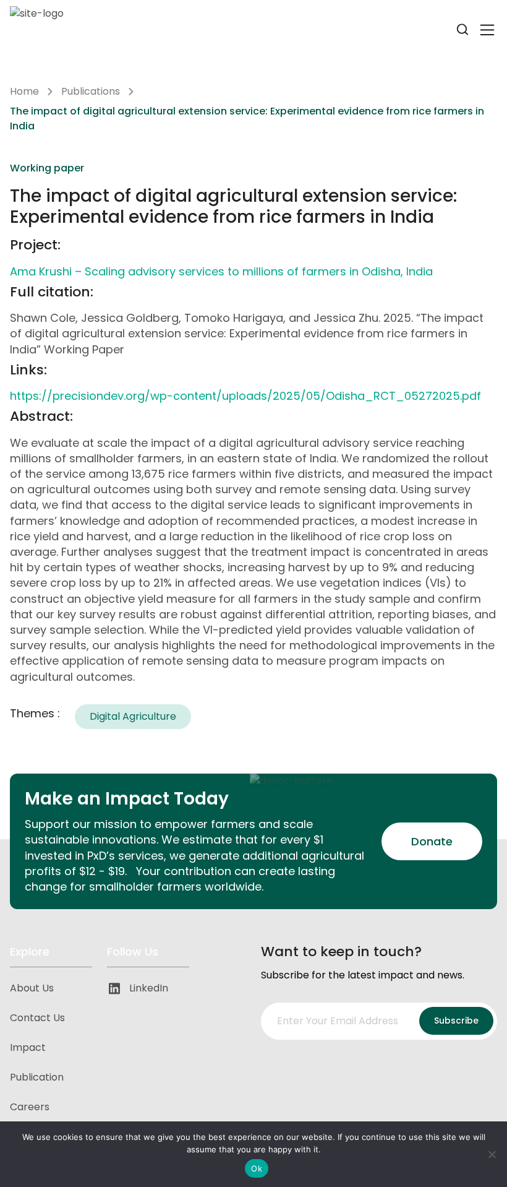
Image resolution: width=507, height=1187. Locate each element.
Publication (37, 1077)
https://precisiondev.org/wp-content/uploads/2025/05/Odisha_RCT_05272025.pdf (245, 396)
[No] (491, 1154)
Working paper (47, 168)
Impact (28, 1047)
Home (24, 91)
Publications (90, 91)
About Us (32, 988)
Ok (256, 1168)
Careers (29, 1107)
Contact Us (37, 1018)
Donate (432, 841)
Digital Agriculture (133, 716)
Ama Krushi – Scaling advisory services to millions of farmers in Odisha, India (221, 271)
